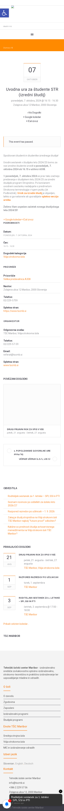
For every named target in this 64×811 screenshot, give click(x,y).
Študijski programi (13, 720)
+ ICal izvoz (32, 121)
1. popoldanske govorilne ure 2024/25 (32, 452)
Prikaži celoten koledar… (16, 623)
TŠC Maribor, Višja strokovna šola (41, 568)
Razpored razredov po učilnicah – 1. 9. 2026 (31, 511)
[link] (29, 193)
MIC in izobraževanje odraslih (19, 747)
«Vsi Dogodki (34, 112)
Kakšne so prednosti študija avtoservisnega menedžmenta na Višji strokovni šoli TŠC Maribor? (31, 530)
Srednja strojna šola (14, 735)
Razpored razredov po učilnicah (38, 577)
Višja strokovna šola (14, 256)
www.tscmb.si (10, 365)
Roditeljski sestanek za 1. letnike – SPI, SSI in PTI (34, 496)
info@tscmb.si (17, 782)
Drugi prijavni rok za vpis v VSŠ (25, 429)
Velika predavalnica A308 (17, 279)
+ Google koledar (32, 117)
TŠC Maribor (30, 587)
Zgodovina (9, 702)
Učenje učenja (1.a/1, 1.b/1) (34, 459)
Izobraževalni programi (15, 714)
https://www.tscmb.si (14, 311)
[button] (4, 13)
